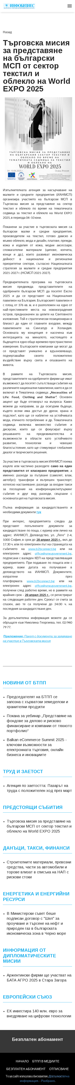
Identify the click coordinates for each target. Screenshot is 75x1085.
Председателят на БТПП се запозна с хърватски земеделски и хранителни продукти (37, 702)
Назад (7, 32)
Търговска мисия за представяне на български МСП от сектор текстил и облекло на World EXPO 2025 (39, 826)
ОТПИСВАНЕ (59, 1069)
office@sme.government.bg (53, 553)
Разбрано (48, 1081)
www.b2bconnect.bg (42, 549)
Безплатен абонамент (37, 1039)
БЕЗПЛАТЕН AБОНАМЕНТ (26, 1069)
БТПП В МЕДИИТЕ (45, 1061)
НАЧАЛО (22, 1061)
